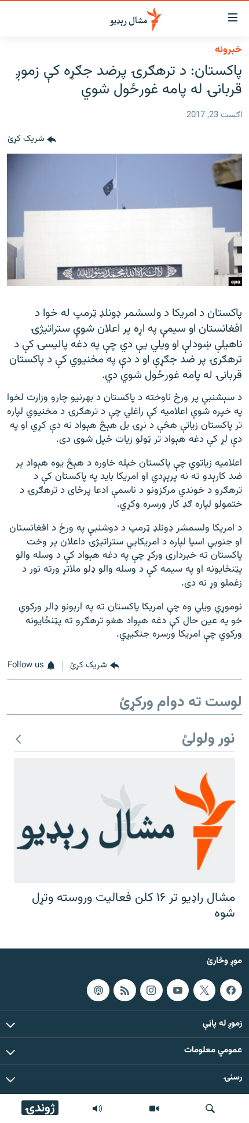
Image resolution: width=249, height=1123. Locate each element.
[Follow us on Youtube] (178, 990)
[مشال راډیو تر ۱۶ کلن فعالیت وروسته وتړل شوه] (124, 820)
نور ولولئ (208, 739)
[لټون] (210, 1108)
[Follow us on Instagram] (151, 990)
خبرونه (228, 49)
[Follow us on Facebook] (231, 990)
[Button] (32, 140)
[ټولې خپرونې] (97, 1108)
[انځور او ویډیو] (154, 1108)
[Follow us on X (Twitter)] (204, 990)
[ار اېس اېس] (124, 990)
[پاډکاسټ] (98, 990)
